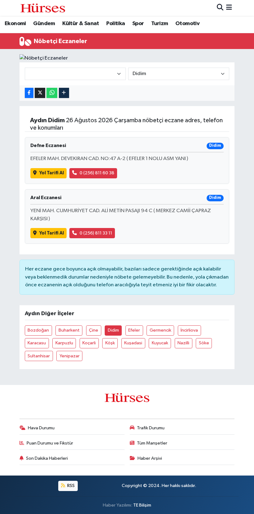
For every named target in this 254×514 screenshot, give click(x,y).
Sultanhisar (39, 356)
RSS (70, 485)
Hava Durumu (41, 428)
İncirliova (189, 330)
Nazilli (183, 343)
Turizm (159, 23)
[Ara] (220, 8)
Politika (115, 23)
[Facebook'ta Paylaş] (29, 93)
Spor (138, 23)
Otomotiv (187, 23)
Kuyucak (160, 343)
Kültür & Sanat (80, 23)
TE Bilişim (142, 505)
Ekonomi (15, 23)
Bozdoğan (38, 330)
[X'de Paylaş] (40, 93)
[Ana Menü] (229, 8)
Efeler (134, 330)
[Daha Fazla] (64, 93)
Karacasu (37, 343)
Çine (93, 330)
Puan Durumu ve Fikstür (50, 443)
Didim (113, 330)
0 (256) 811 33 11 (96, 233)
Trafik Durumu (150, 428)
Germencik (160, 330)
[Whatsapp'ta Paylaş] (51, 93)
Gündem (44, 23)
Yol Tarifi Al (51, 173)
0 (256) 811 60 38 (97, 173)
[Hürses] (43, 8)
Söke (204, 343)
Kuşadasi (133, 343)
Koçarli (89, 343)
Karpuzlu (64, 343)
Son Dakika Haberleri (47, 458)
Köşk (110, 343)
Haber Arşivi (150, 458)
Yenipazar (69, 356)
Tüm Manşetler (152, 443)
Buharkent (69, 330)
